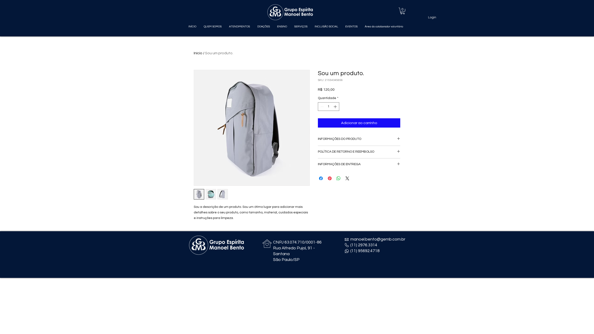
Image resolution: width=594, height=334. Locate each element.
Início (198, 53)
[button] (403, 11)
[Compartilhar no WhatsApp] (338, 178)
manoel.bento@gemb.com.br (377, 239)
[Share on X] (347, 178)
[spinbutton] (328, 107)
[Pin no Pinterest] (330, 178)
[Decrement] (321, 107)
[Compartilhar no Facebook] (321, 178)
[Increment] (336, 107)
